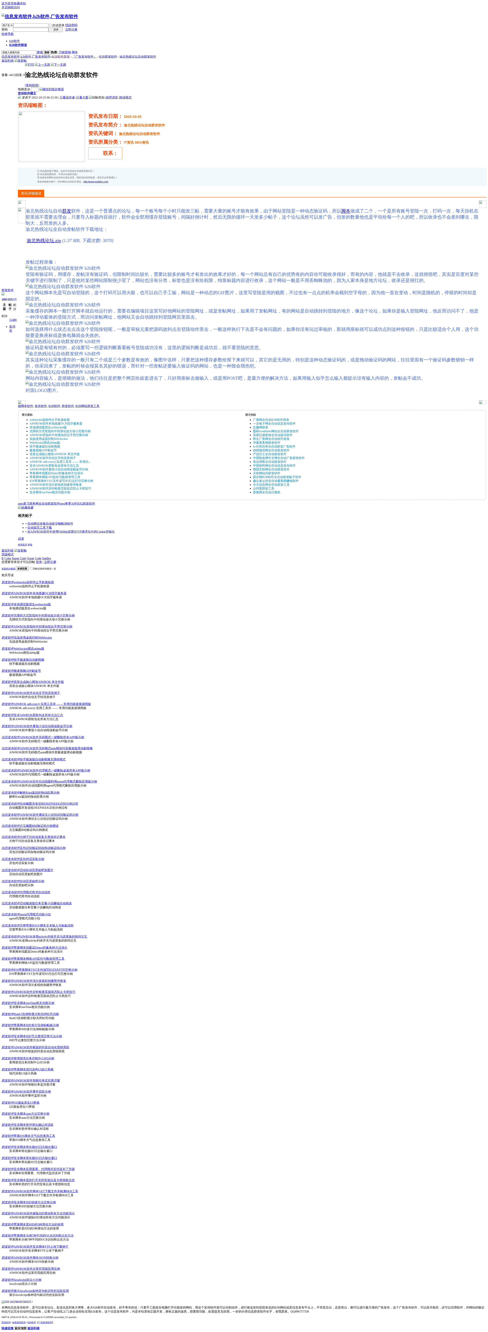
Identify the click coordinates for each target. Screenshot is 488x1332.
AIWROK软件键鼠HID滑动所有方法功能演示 (44, 1213)
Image (15, 558)
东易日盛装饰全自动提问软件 (273, 435)
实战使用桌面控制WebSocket (49, 438)
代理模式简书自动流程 (35, 892)
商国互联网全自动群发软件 (271, 469)
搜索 (40, 52)
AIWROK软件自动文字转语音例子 (53, 458)
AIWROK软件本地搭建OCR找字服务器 (56, 423)
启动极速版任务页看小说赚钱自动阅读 (46, 903)
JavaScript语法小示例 (27, 1279)
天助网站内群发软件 (266, 473)
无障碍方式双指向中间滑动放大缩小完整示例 (60, 431)
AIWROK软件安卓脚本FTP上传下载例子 (41, 1246)
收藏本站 (20, 3)
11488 (13, 319)
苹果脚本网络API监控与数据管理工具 (55, 477)
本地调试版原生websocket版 (48, 427)
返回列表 (8, 60)
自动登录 (58, 25)
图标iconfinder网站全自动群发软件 (276, 431)
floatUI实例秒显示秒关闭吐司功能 (36, 1014)
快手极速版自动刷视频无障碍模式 (43, 759)
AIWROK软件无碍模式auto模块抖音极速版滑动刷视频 (56, 748)
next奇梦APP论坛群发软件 (77, 503)
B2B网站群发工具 (87, 406)
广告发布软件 (45, 1322)
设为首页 (8, 3)
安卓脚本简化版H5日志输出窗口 (35, 1147)
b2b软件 (14, 41)
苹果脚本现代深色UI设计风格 (34, 1069)
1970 (10, 299)
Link (23, 558)
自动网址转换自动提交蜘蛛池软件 (50, 523)
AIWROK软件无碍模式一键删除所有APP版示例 (52, 737)
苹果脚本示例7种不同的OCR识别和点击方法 (44, 1235)
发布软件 (41, 406)
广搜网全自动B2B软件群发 (271, 419)
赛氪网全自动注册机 (266, 492)
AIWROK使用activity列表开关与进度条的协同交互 (53, 936)
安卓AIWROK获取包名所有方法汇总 (54, 465)
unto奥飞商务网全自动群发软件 (39, 503)
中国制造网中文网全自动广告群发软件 (279, 458)
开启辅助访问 (11, 7)
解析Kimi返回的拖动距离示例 (39, 792)
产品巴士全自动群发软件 (270, 454)
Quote (30, 558)
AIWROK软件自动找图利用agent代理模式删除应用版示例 (58, 781)
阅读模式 (125, 97)
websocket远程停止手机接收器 (50, 419)
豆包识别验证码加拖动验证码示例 (43, 848)
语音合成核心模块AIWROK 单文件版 (55, 454)
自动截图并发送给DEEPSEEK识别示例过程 (49, 803)
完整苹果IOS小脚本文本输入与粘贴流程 (47, 925)
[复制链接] (32, 85)
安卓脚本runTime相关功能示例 (50, 492)
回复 (21, 538)
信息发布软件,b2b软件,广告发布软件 (26, 56)
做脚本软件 (25, 406)
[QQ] (5, 1301)
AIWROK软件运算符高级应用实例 (37, 1268)
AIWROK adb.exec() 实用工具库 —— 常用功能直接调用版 (52, 704)
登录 (39, 562)
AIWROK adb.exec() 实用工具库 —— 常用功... (60, 461)
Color (7, 558)
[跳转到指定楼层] (51, 89)
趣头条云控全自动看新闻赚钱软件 (276, 480)
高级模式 (8, 554)
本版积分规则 (8, 568)
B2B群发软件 (108, 56)
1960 (4, 299)
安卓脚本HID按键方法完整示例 (35, 1202)
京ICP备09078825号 (20, 1301)
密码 (5, 29)
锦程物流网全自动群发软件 (271, 450)
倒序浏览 (112, 97)
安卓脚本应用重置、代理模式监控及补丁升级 (44, 1169)
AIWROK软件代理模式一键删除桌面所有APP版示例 (55, 770)
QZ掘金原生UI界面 (26, 1102)
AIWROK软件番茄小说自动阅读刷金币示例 (59, 469)
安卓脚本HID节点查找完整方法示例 (38, 1036)
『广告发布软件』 (84, 56)
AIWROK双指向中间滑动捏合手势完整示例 (59, 435)
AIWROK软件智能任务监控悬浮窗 (37, 1080)
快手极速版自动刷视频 (45, 446)
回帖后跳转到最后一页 (44, 568)
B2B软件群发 (18, 45)
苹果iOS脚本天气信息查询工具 (34, 1135)
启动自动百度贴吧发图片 (36, 870)
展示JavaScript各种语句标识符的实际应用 (41, 1290)
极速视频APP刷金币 (43, 450)
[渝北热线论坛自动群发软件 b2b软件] (63, 268)
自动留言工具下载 (39, 527)
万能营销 (65, 52)
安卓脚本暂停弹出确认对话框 (33, 1124)
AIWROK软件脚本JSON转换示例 (36, 1257)
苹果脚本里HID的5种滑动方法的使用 (38, 1224)
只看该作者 (67, 97)
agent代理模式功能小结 (35, 914)
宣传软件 (6, 1322)
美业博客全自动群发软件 (270, 461)
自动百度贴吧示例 (32, 881)
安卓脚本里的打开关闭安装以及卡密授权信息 (44, 1180)
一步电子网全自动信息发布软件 (274, 423)
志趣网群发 (260, 427)
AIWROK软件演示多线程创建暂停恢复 (56, 484)
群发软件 (8, 290)
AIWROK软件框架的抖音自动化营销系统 (41, 1047)
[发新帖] (20, 60)
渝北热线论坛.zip (44, 240)
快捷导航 (8, 34)
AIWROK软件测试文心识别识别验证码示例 (49, 814)
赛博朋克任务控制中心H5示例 (34, 1058)
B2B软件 (54, 406)
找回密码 (71, 25)
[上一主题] (42, 64)
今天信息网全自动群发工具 (271, 484)
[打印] (29, 64)
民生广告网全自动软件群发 (271, 438)
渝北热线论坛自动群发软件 (138, 56)
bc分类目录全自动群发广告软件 (274, 446)
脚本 (75, 52)
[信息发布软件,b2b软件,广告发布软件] (40, 16)
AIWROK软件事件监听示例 (32, 1091)
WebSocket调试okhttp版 (45, 442)
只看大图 (82, 97)
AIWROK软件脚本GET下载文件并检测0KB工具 (46, 1191)
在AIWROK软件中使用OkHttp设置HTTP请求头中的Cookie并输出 (71, 531)
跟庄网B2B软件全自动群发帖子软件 (277, 477)
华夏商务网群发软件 (266, 442)
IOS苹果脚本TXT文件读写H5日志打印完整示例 (61, 480)
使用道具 (22, 544)
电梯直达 (24, 89)
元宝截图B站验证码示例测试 (39, 825)
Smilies (46, 558)
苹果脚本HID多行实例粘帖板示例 (36, 1025)
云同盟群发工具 (263, 488)
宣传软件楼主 (27, 93)
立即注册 (71, 29)
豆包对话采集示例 (32, 859)
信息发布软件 (11, 737)
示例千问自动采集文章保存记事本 (43, 836)
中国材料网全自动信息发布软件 (274, 465)
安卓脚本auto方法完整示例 (31, 1113)
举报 (30, 544)
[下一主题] (58, 64)
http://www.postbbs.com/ (95, 181)
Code (38, 558)
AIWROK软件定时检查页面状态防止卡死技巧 (60, 488)
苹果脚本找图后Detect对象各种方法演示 (56, 473)
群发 (66, 210)
